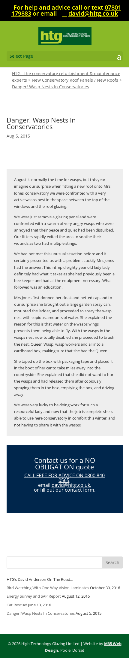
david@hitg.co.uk (71, 485)
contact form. (80, 490)
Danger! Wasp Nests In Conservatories (41, 613)
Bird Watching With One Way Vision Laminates (48, 587)
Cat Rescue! (17, 605)
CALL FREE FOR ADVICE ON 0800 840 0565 (64, 478)
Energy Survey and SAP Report (34, 596)
